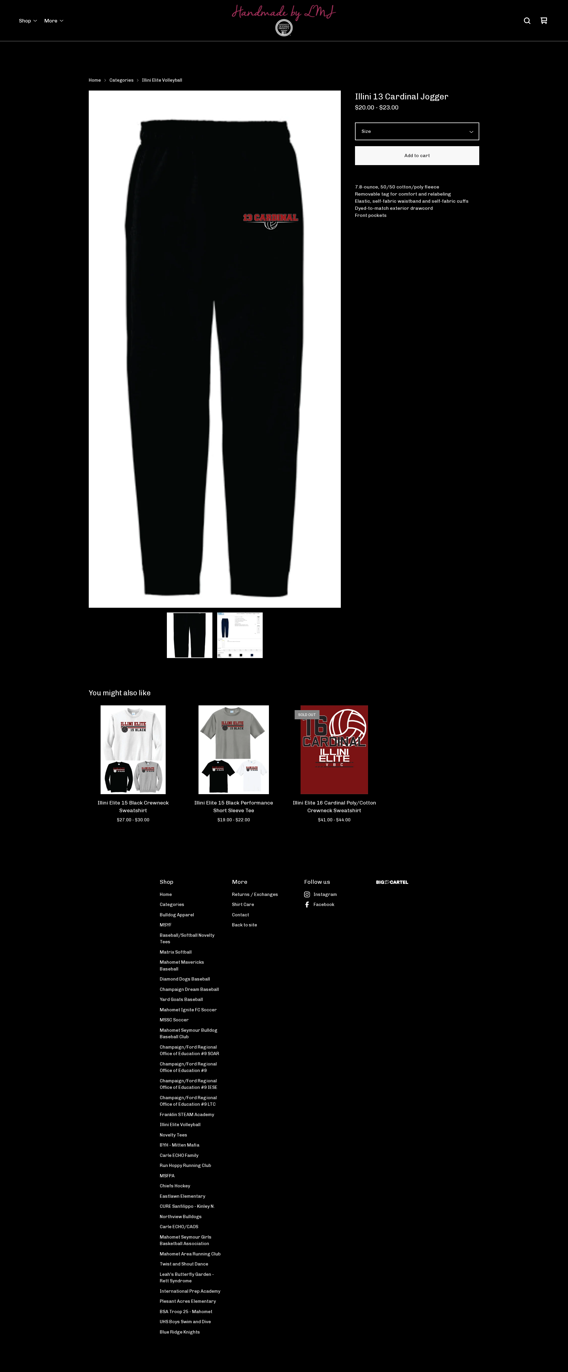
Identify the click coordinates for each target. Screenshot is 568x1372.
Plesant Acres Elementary (188, 1301)
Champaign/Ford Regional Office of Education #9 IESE (188, 1084)
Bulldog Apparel (177, 915)
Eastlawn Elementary (182, 1196)
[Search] (527, 20)
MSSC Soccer (174, 1020)
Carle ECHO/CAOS (179, 1226)
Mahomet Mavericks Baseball (182, 966)
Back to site (244, 925)
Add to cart (417, 155)
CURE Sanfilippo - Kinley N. (187, 1206)
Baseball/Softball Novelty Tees (187, 939)
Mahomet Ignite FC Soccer (188, 1010)
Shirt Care (243, 904)
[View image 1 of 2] (189, 635)
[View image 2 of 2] (240, 635)
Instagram (325, 894)
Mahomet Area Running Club (190, 1254)
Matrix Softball (176, 952)
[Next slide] (332, 349)
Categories (121, 80)
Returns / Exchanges (255, 894)
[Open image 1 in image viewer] (215, 349)
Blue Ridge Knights (180, 1332)
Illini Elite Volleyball (162, 80)
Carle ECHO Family (179, 1155)
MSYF (166, 925)
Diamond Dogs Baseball (185, 979)
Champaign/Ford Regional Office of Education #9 (188, 1067)
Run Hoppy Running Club (185, 1165)
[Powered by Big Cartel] (392, 882)
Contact (240, 915)
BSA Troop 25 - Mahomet (186, 1311)
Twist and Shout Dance (184, 1264)
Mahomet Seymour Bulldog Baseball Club (188, 1034)
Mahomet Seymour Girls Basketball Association (186, 1240)
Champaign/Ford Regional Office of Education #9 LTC (188, 1101)
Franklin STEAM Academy (187, 1114)
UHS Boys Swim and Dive (185, 1321)
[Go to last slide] (97, 349)
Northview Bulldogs (181, 1216)
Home (95, 80)
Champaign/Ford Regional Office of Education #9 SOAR (189, 1050)
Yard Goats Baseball (181, 999)
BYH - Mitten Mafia (179, 1145)
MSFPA (167, 1175)
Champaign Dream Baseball (189, 989)
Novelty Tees (173, 1135)
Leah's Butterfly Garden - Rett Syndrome (187, 1278)
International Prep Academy (190, 1291)
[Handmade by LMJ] (284, 21)
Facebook (324, 904)
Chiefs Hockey (175, 1186)
